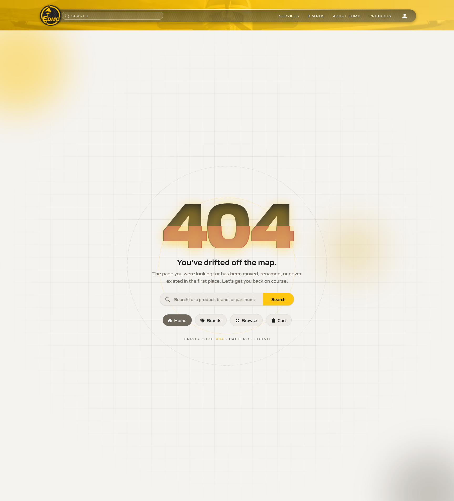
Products (380, 16)
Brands (316, 16)
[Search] (67, 16)
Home (180, 320)
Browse (249, 320)
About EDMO (347, 16)
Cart (282, 320)
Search (278, 299)
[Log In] (404, 15)
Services (289, 16)
